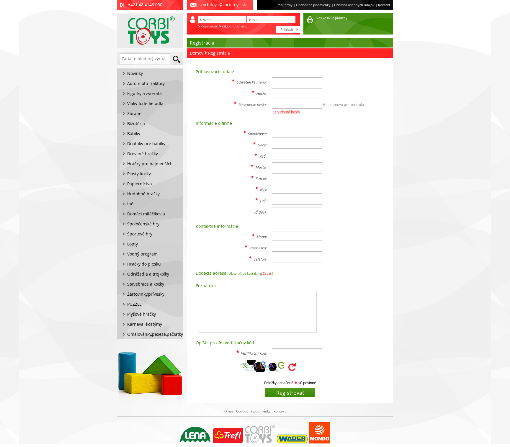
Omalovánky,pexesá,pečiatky (155, 334)
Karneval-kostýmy (144, 324)
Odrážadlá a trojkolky (148, 274)
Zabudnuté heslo (235, 26)
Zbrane (134, 113)
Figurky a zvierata (144, 93)
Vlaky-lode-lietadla (145, 103)
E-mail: (261, 178)
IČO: (263, 189)
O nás (228, 411)
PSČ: (263, 156)
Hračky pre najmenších (150, 163)
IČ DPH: (260, 212)
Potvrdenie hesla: (252, 104)
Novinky (135, 73)
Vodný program (142, 254)
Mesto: (261, 167)
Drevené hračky (142, 153)
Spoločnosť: (257, 133)
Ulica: (262, 145)
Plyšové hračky (141, 314)
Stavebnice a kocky (145, 284)
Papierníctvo (139, 183)
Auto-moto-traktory (146, 83)
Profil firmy (283, 5)
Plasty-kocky (139, 173)
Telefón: (260, 259)
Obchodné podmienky (313, 5)
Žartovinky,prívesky (145, 294)
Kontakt (384, 5)
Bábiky (133, 133)
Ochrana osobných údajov (354, 5)
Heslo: (261, 93)
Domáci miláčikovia (146, 214)
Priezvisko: (258, 247)
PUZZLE (134, 304)
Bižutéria (136, 123)
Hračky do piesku (144, 264)
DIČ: (263, 201)
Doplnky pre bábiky (146, 143)
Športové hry (139, 234)
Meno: (261, 236)
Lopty (132, 244)
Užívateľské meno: (251, 82)
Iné (130, 204)
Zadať (267, 274)
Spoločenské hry (143, 224)
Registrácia (209, 26)
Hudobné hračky (143, 194)
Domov (196, 53)
